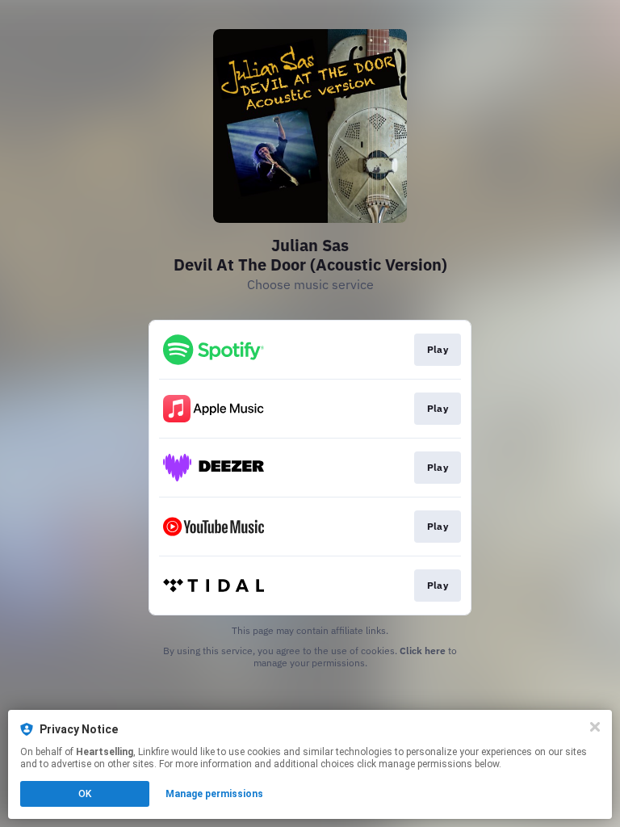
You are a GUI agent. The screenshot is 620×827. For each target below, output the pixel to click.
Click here (423, 650)
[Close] (595, 727)
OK (84, 794)
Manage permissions (214, 794)
